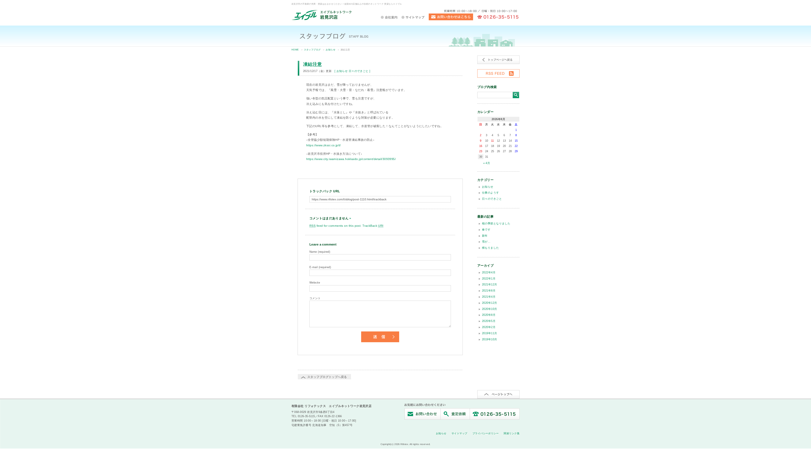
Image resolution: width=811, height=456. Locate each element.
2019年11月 (489, 333)
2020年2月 (488, 327)
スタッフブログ (312, 49)
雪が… (486, 241)
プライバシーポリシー (485, 433)
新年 (485, 235)
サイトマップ (459, 433)
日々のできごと (359, 71)
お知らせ (330, 49)
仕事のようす (490, 192)
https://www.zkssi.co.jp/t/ (323, 145)
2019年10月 (489, 339)
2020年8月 (488, 314)
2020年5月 (488, 321)
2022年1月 (488, 278)
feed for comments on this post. (335, 225)
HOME (295, 49)
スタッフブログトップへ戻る (327, 377)
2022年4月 (488, 272)
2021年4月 (488, 296)
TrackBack (372, 225)
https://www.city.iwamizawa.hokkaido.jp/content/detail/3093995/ (351, 159)
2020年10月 (489, 309)
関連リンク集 (512, 433)
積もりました (490, 247)
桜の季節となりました (496, 223)
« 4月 (486, 163)
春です (486, 229)
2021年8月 (488, 290)
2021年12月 (489, 284)
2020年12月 (489, 302)
